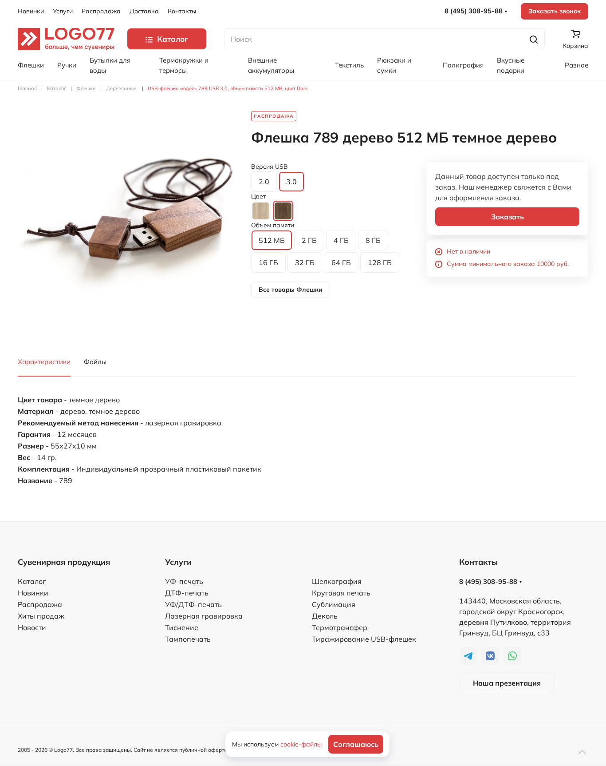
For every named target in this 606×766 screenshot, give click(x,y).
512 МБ (272, 240)
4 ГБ (341, 240)
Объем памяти (272, 225)
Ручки (66, 65)
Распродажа (101, 11)
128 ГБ (380, 262)
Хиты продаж (41, 615)
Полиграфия (463, 65)
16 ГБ (268, 262)
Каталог (32, 581)
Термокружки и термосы (184, 65)
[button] (128, 220)
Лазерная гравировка (204, 615)
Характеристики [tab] (44, 361)
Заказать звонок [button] (554, 11)
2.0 (264, 181)
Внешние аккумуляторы (271, 65)
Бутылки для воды (110, 65)
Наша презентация (507, 683)
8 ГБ (373, 240)
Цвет (258, 196)
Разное (576, 65)
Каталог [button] (172, 39)
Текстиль (349, 65)
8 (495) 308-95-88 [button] (474, 11)
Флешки (31, 65)
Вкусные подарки (510, 65)
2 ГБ (309, 240)
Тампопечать (188, 639)
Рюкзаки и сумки (394, 65)
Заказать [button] (507, 216)
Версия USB (269, 167)
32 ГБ (305, 262)
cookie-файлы (301, 744)
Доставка (144, 11)
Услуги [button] (63, 11)
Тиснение (181, 627)
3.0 (291, 181)
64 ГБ (341, 262)
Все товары (291, 290)
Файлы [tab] (95, 361)
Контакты (182, 11)
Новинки (31, 11)
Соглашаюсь (355, 744)
